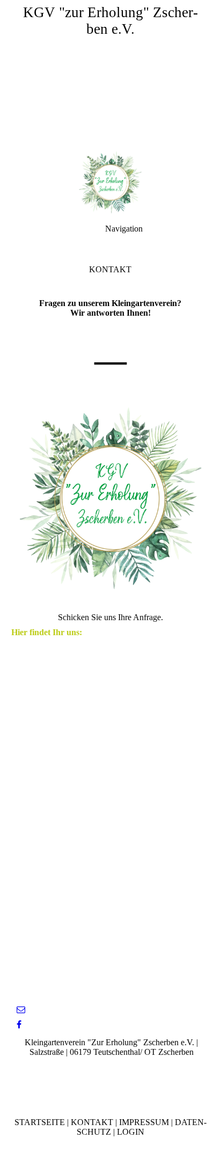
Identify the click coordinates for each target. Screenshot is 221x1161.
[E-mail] (21, 1009)
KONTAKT (92, 1122)
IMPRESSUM (144, 1122)
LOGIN (130, 1131)
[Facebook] (19, 1024)
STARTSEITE (39, 1122)
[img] (110, 75)
